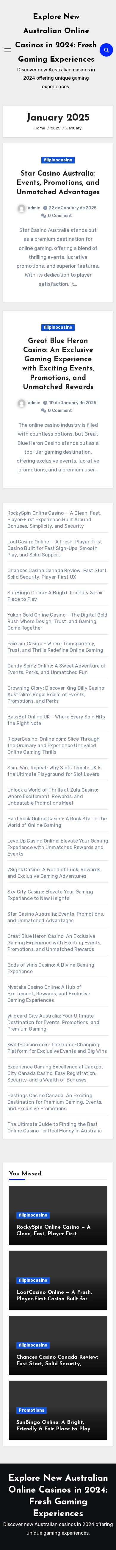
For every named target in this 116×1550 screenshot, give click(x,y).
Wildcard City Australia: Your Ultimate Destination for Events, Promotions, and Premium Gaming (53, 1022)
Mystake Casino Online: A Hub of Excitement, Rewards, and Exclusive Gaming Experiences (48, 993)
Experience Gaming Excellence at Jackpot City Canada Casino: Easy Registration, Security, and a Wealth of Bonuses (55, 1073)
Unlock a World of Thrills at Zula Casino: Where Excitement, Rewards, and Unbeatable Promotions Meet (52, 796)
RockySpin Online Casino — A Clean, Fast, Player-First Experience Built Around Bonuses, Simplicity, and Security (54, 519)
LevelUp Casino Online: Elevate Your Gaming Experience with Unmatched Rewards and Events (57, 847)
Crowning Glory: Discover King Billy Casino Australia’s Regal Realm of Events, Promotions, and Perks (55, 694)
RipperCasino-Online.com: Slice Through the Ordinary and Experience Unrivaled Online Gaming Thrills (53, 745)
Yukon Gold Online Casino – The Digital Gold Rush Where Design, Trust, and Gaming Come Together (57, 621)
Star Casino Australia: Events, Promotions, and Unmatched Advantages (58, 183)
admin (34, 208)
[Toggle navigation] (7, 50)
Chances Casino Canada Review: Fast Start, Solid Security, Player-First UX (57, 1364)
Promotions (31, 1410)
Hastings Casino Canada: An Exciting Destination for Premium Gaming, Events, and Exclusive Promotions (55, 1102)
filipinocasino (58, 160)
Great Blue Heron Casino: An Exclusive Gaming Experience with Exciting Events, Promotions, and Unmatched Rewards (54, 942)
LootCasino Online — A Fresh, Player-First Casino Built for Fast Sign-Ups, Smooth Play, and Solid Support (54, 548)
